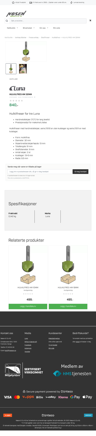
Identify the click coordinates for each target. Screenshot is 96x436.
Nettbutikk (11, 28)
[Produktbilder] (26, 68)
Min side (56, 28)
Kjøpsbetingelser (54, 339)
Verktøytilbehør (20, 38)
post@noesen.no (10, 351)
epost (78, 342)
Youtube (27, 352)
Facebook (28, 345)
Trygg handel (53, 345)
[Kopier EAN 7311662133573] (34, 97)
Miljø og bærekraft (31, 342)
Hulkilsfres (56, 38)
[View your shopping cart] (90, 20)
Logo (26, 339)
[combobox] (46, 20)
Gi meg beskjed (80, 172)
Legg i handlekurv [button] (28, 306)
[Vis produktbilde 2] (23, 68)
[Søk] (7, 20)
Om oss (43, 28)
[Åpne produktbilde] (26, 51)
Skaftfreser (45, 38)
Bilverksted (27, 28)
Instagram (28, 348)
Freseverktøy (34, 38)
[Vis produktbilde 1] (11, 68)
